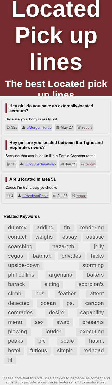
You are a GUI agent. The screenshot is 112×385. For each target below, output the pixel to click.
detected (19, 303)
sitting (52, 284)
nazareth (63, 246)
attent (97, 293)
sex (39, 322)
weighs (44, 237)
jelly (99, 246)
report (87, 127)
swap (63, 322)
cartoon (94, 303)
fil (10, 360)
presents (93, 322)
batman (42, 256)
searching (20, 246)
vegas (15, 256)
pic (42, 341)
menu (15, 322)
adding (45, 227)
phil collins (21, 275)
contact (17, 237)
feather (67, 293)
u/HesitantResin (35, 196)
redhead (93, 350)
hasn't (96, 341)
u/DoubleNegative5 (40, 164)
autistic (95, 237)
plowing (17, 331)
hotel (14, 350)
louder (53, 331)
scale (67, 341)
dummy (17, 227)
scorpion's (91, 284)
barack (16, 284)
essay (69, 237)
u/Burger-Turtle (39, 127)
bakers (95, 275)
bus (40, 293)
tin (67, 227)
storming (93, 265)
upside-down (24, 265)
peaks (15, 341)
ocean (48, 303)
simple (65, 350)
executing (92, 331)
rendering (92, 227)
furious (38, 350)
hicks (97, 256)
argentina (60, 275)
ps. (70, 303)
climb (14, 293)
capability (92, 312)
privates (71, 256)
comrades (20, 312)
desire (56, 312)
